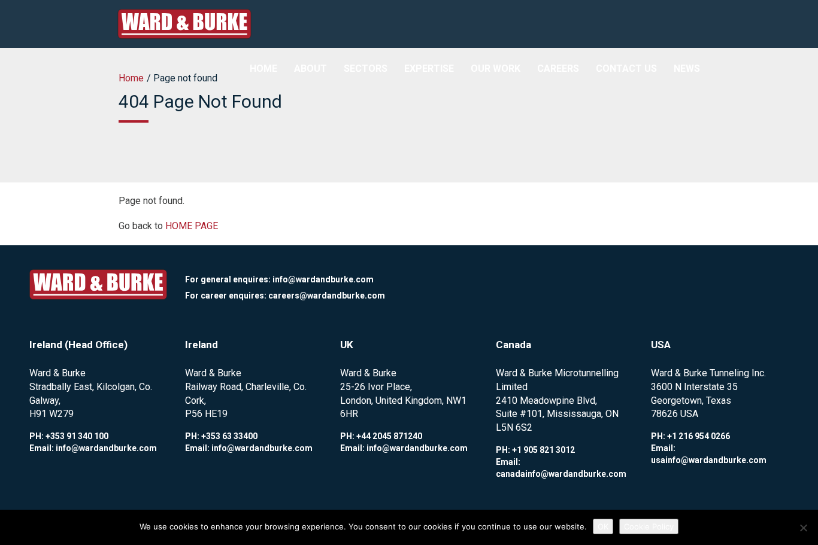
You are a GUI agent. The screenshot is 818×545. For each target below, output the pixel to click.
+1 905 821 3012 (543, 450)
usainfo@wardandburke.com (709, 460)
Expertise (429, 68)
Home (263, 68)
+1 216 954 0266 (698, 436)
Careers (558, 68)
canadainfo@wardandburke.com (561, 474)
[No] (803, 528)
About (310, 68)
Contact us (626, 68)
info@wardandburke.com (323, 279)
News (687, 68)
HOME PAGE (191, 226)
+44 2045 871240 (389, 436)
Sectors (365, 68)
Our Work (495, 68)
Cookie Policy (649, 526)
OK (603, 526)
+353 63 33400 (229, 436)
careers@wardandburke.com (326, 295)
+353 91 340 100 (77, 436)
